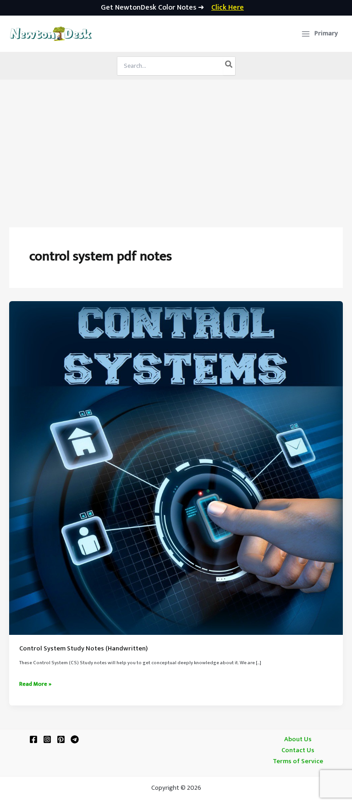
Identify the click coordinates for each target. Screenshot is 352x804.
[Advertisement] (176, 148)
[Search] (229, 66)
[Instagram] (47, 739)
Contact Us (297, 750)
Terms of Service (298, 761)
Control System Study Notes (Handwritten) (83, 648)
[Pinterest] (61, 739)
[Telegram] (75, 739)
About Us (298, 739)
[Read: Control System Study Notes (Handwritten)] (176, 468)
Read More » (35, 684)
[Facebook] (33, 739)
